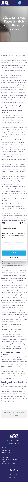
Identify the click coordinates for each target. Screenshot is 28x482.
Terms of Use (9, 473)
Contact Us (15, 443)
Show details (20, 248)
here (16, 415)
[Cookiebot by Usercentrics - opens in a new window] (20, 223)
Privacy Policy (14, 475)
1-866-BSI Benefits (15, 440)
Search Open (19, 3)
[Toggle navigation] (25, 2)
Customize (13, 257)
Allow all (14, 252)
